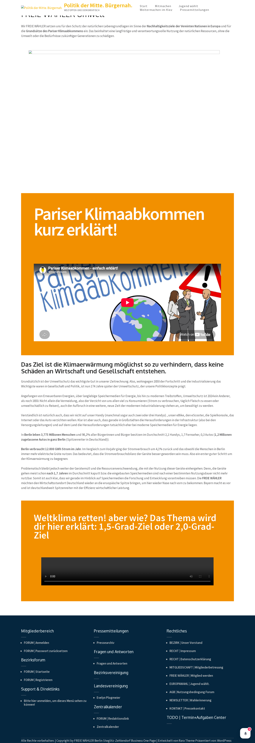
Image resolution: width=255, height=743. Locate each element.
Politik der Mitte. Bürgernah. (98, 5)
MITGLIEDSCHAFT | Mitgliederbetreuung (196, 667)
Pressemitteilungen (194, 10)
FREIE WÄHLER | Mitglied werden (191, 676)
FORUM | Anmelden (36, 643)
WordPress (224, 741)
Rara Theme (187, 741)
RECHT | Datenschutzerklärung (190, 659)
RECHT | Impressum (183, 651)
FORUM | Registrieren (38, 680)
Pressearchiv (105, 643)
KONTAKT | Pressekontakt (187, 708)
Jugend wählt (188, 6)
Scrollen (230, 735)
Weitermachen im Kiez (156, 10)
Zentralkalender (108, 727)
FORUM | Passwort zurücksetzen (46, 651)
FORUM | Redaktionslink (113, 718)
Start (143, 6)
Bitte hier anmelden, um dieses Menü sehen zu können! (55, 703)
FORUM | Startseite (37, 672)
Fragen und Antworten (112, 663)
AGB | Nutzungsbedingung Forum (192, 692)
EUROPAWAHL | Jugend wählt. (189, 684)
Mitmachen (163, 6)
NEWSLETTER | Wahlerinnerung (191, 700)
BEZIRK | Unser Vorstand (186, 643)
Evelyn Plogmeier (108, 698)
